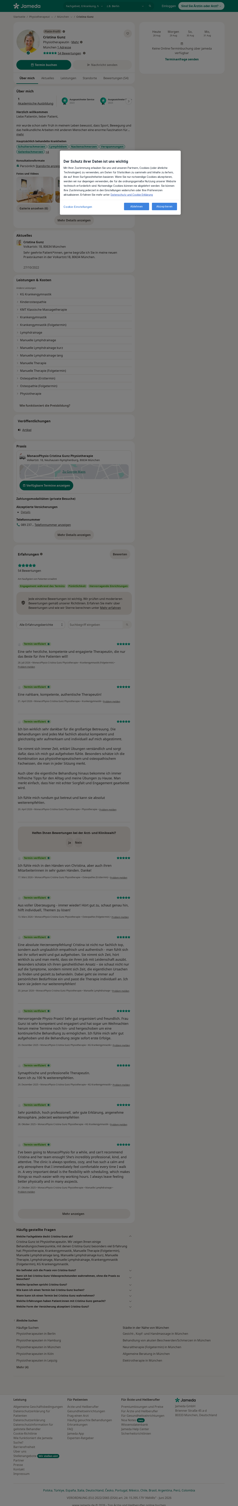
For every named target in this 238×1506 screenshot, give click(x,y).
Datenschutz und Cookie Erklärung (132, 194)
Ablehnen (136, 206)
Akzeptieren (164, 206)
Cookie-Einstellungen (78, 207)
